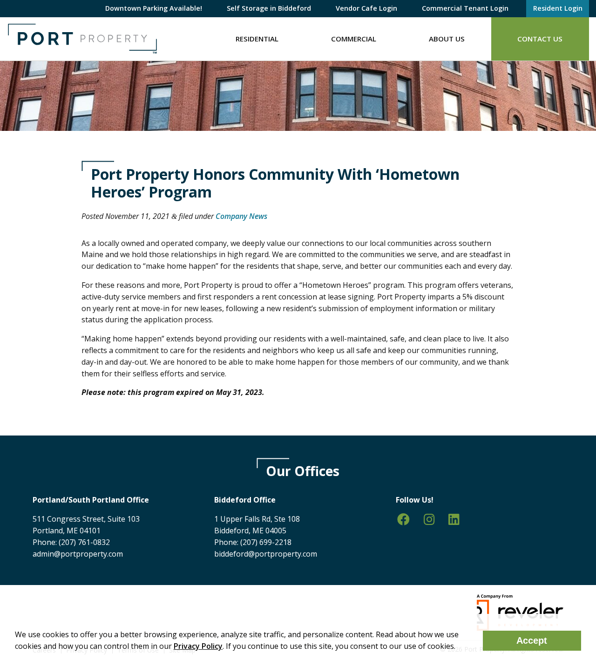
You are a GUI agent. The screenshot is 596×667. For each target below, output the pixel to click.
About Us (447, 38)
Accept (531, 640)
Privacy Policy (198, 646)
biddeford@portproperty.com (265, 554)
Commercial (353, 38)
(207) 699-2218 (265, 542)
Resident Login (557, 8)
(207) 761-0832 (84, 542)
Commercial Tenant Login (465, 8)
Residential (257, 38)
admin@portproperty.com (78, 554)
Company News (241, 216)
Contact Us (539, 38)
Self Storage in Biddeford (269, 8)
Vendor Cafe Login (366, 8)
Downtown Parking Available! (153, 8)
